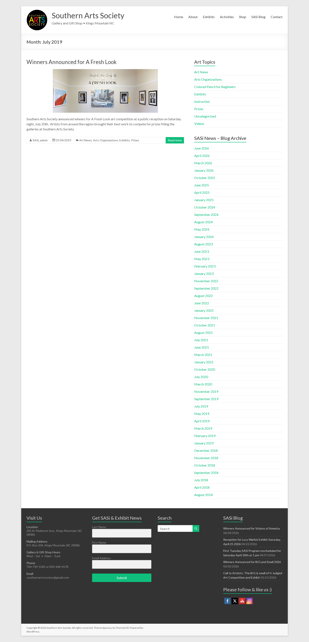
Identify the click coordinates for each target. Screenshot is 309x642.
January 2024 (204, 237)
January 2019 (204, 443)
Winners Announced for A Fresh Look (71, 62)
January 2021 (204, 362)
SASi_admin (40, 140)
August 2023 (203, 244)
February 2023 (204, 266)
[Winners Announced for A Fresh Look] (105, 71)
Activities (227, 17)
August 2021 (203, 332)
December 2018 (206, 450)
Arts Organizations (105, 140)
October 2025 (204, 178)
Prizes (135, 140)
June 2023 (201, 251)
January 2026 (204, 170)
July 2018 (201, 480)
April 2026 (202, 156)
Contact (277, 17)
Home (178, 17)
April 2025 (202, 192)
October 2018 (204, 465)
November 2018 (206, 458)
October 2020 (204, 369)
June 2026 (201, 148)
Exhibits (209, 17)
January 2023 (204, 274)
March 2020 (203, 384)
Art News (85, 140)
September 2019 (206, 399)
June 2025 (201, 185)
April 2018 (202, 487)
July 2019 (201, 406)
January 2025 (204, 200)
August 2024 (203, 222)
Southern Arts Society (88, 15)
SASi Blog (258, 17)
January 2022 (204, 310)
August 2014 (203, 495)
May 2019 (201, 414)
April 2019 (202, 421)
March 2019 (203, 428)
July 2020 (201, 377)
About (193, 17)
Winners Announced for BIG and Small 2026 (252, 562)
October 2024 (204, 207)
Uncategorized (205, 116)
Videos (199, 124)
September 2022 (206, 288)
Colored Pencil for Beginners (215, 87)
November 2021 (206, 318)
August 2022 (203, 296)
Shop (242, 17)
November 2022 (206, 281)
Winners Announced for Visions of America (251, 528)
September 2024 (206, 215)
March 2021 (203, 355)
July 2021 (201, 340)
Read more (175, 140)
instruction (202, 101)
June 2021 (201, 347)
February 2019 (204, 436)
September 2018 (206, 473)
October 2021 (204, 325)
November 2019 (206, 391)
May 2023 (201, 259)
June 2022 (201, 303)
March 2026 (203, 163)
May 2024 (201, 229)
